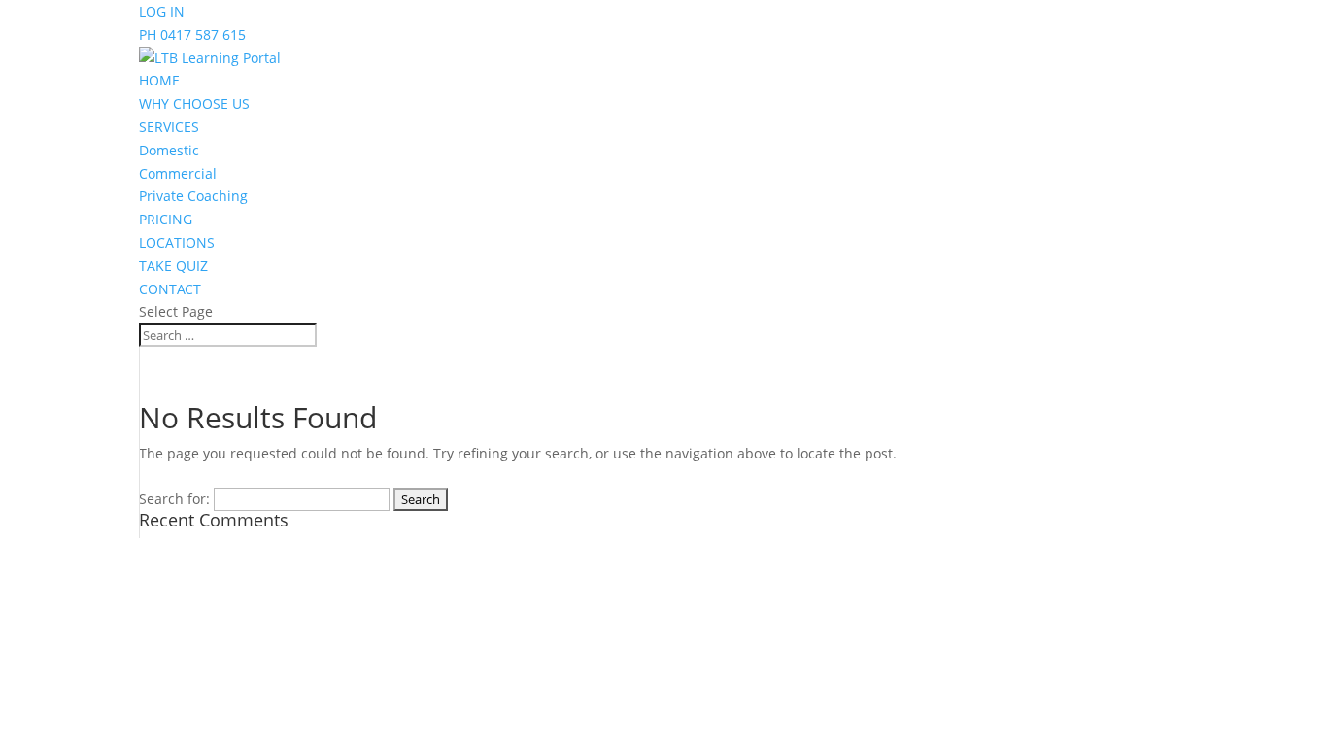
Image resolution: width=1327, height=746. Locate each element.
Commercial (178, 173)
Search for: (174, 499)
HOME (159, 80)
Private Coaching (193, 195)
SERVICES (169, 127)
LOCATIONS (177, 242)
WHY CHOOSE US (194, 103)
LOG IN (162, 11)
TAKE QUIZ (173, 265)
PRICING (165, 219)
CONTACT (170, 289)
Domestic (169, 150)
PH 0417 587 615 (192, 34)
